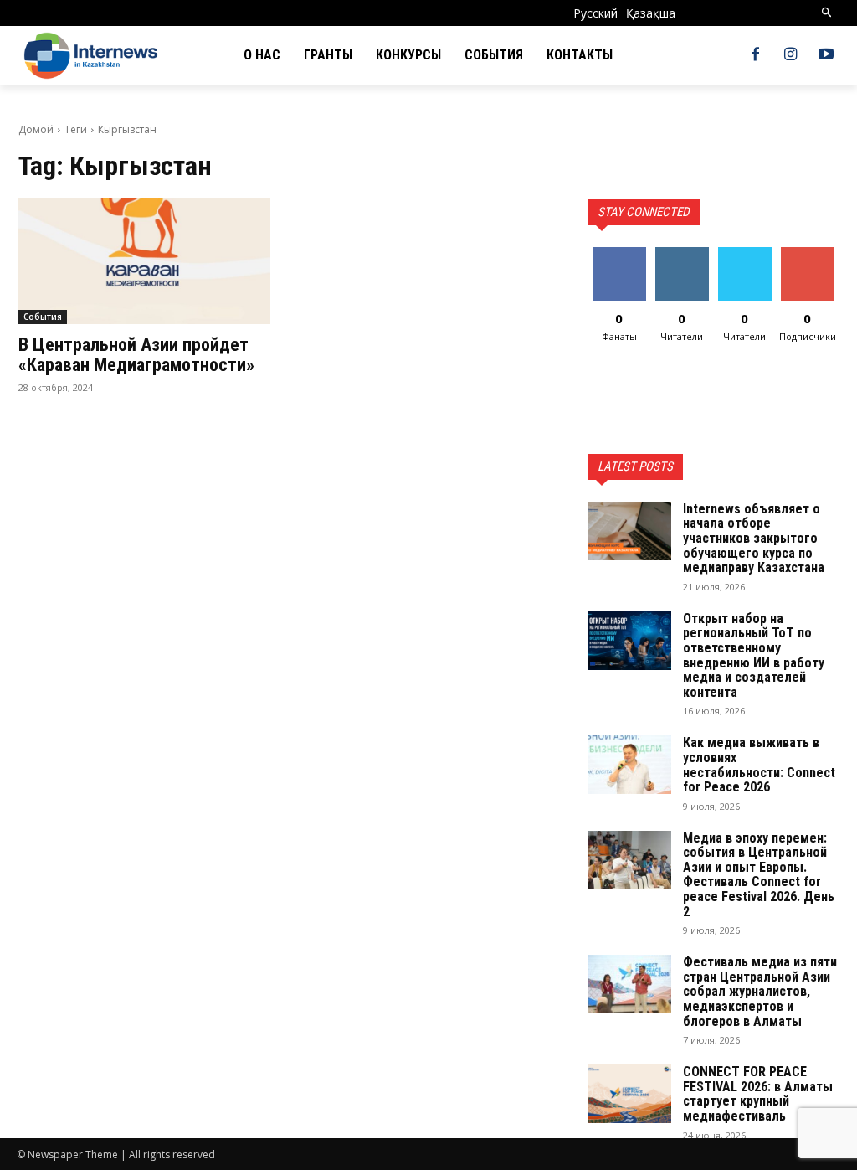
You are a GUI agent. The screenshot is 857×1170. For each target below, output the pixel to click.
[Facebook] (755, 55)
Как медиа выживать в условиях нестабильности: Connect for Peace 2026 (759, 764)
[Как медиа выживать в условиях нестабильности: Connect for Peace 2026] (629, 764)
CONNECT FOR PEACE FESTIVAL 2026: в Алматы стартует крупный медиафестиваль (758, 1094)
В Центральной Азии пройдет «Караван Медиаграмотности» (136, 354)
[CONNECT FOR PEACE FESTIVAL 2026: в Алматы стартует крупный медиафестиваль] (629, 1093)
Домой (36, 129)
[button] (827, 13)
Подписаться (813, 253)
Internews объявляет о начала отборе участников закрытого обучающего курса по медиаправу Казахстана (753, 538)
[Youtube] (826, 55)
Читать (681, 253)
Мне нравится (619, 259)
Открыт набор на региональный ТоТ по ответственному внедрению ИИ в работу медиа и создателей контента (753, 655)
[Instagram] (791, 55)
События (42, 316)
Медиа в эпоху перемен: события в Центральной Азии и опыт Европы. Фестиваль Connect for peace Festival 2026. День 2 (758, 875)
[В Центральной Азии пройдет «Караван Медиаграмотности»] (144, 261)
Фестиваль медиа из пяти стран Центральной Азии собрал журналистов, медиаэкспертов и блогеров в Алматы (760, 991)
